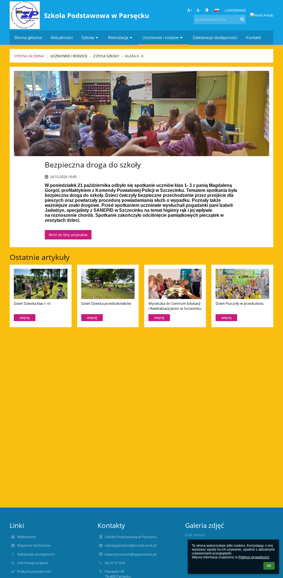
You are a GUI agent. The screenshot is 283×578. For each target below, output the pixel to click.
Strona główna (29, 55)
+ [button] (191, 9)
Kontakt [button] (253, 37)
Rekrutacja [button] (118, 37)
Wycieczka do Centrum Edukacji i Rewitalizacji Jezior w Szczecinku (174, 306)
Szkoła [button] (88, 37)
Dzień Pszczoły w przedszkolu (240, 303)
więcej (25, 317)
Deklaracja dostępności (36, 554)
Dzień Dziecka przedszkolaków (106, 303)
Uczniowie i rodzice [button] (160, 37)
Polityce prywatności (254, 557)
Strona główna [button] (28, 37)
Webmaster (26, 536)
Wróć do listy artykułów (68, 234)
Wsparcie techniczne (34, 545)
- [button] (200, 9)
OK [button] (269, 566)
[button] (206, 10)
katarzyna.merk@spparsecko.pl (130, 554)
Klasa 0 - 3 (134, 55)
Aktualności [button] (62, 37)
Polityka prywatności (34, 571)
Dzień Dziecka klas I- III (32, 303)
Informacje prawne (32, 562)
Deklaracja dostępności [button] (215, 37)
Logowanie (235, 10)
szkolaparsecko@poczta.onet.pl (131, 545)
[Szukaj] (242, 19)
